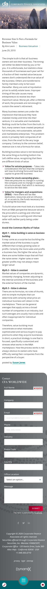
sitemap (30, 561)
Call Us (4, 585)
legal (23, 561)
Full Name (9, 387)
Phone (7, 424)
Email (7, 412)
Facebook (18, 523)
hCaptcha (38, 513)
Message (8, 486)
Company (9, 400)
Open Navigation (23, 580)
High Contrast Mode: (12, 10)
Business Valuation (28, 46)
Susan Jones (19, 362)
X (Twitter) (23, 523)
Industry (8, 436)
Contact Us (43, 585)
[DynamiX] (23, 569)
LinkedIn (29, 523)
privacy (17, 561)
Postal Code (10, 449)
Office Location (11, 474)
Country (8, 461)
